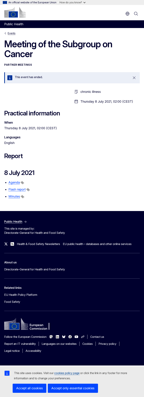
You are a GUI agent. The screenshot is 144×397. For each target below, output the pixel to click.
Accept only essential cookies (72, 388)
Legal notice (12, 351)
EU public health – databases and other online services (97, 244)
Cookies (87, 344)
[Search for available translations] (22, 182)
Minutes (14, 196)
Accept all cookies (29, 388)
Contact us (97, 337)
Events (11, 33)
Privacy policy (107, 344)
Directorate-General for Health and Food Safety (34, 269)
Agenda (14, 182)
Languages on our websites (59, 344)
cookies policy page (67, 373)
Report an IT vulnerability (20, 344)
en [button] (127, 14)
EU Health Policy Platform (20, 294)
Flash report (17, 189)
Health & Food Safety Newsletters (38, 244)
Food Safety (12, 301)
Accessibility (33, 351)
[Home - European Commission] (15, 12)
